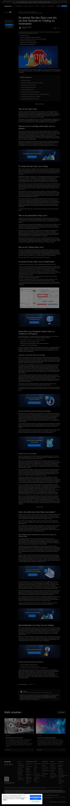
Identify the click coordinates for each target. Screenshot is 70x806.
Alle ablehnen (35, 798)
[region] (22, 799)
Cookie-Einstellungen (36, 801)
